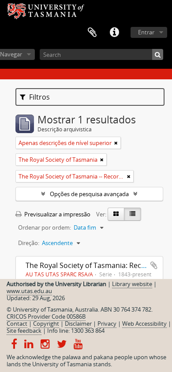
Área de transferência (92, 33)
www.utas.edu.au (29, 291)
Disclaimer (78, 323)
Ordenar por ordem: (44, 227)
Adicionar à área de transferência (154, 265)
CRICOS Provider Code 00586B (46, 316)
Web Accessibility (144, 323)
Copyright (46, 323)
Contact (17, 323)
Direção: (28, 243)
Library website (132, 284)
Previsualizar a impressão (56, 214)
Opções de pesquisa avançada (89, 194)
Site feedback (24, 331)
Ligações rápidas (114, 33)
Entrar (146, 32)
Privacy (106, 323)
